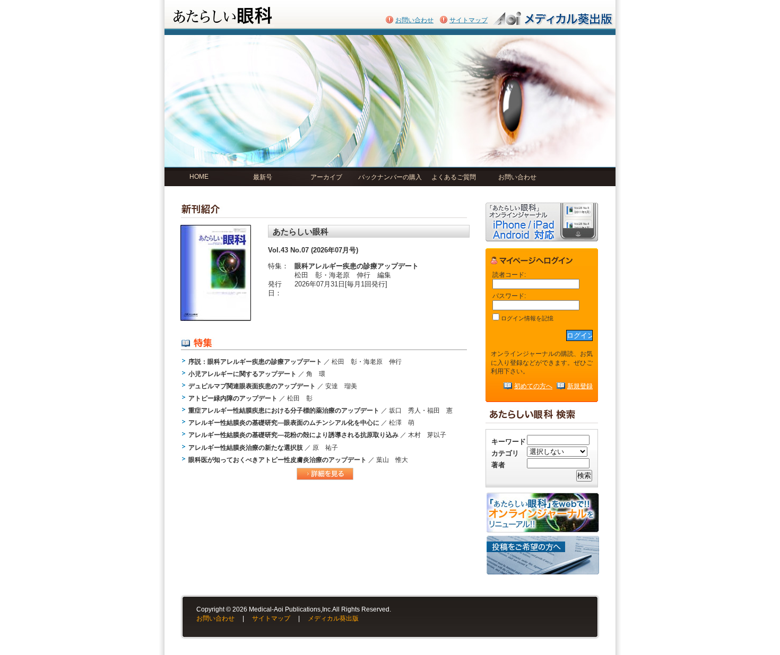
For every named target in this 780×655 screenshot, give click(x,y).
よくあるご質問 (453, 177)
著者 (498, 465)
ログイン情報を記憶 (526, 318)
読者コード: (509, 274)
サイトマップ (468, 20)
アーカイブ (326, 177)
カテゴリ (505, 453)
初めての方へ (533, 385)
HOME (199, 176)
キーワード (508, 442)
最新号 (262, 177)
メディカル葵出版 (333, 618)
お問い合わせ (414, 20)
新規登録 (580, 385)
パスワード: (509, 295)
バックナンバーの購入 (390, 177)
